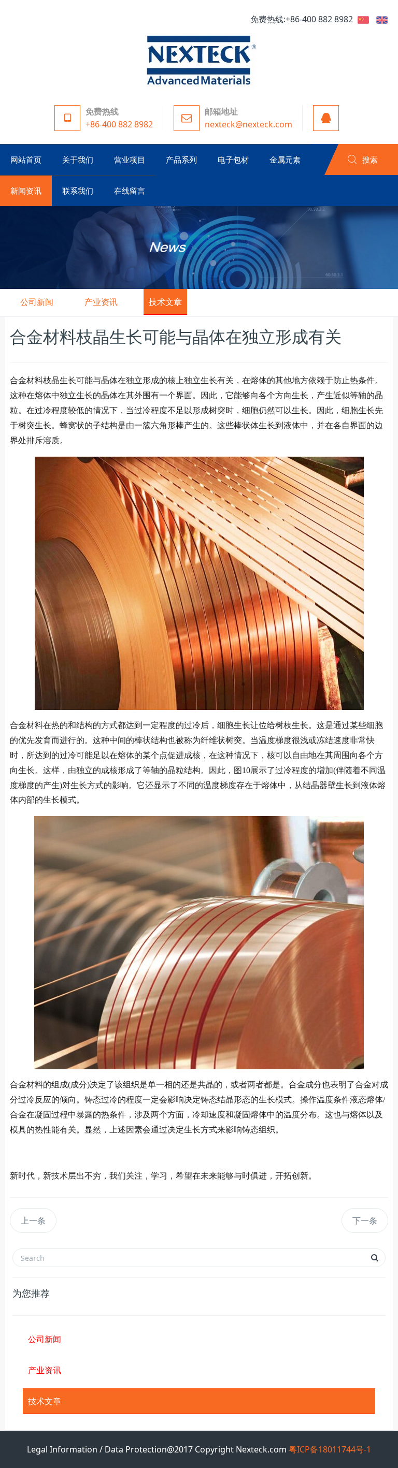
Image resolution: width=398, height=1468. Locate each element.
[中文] (363, 19)
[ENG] (382, 19)
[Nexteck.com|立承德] (199, 59)
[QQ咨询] (323, 118)
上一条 (33, 1220)
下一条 (364, 1220)
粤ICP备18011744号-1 (330, 1449)
